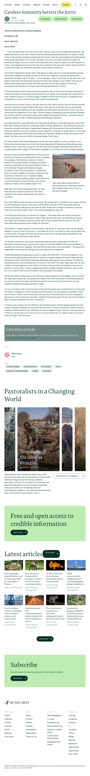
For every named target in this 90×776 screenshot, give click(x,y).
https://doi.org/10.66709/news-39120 (21, 338)
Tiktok (71, 733)
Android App (74, 747)
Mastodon (73, 744)
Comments (45, 19)
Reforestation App (55, 726)
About (28, 715)
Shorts (55, 5)
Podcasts (27, 5)
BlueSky (72, 740)
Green (58, 366)
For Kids (50, 719)
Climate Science (30, 366)
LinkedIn (72, 715)
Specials (36, 5)
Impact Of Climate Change (17, 371)
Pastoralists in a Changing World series (71, 476)
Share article (60, 19)
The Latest (8, 737)
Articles (46, 5)
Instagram (73, 719)
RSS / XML (73, 754)
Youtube (72, 723)
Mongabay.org (53, 723)
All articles (50, 553)
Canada (21, 20)
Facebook (73, 730)
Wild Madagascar (54, 715)
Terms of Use (31, 737)
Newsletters (31, 730)
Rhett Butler (16, 354)
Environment (46, 366)
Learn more (18, 532)
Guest (14, 18)
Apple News (74, 751)
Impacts (29, 726)
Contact (29, 719)
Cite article (76, 19)
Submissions (31, 733)
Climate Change (13, 366)
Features (8, 5)
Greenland (46, 371)
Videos (17, 5)
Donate (66, 5)
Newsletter (17, 678)
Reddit (71, 737)
